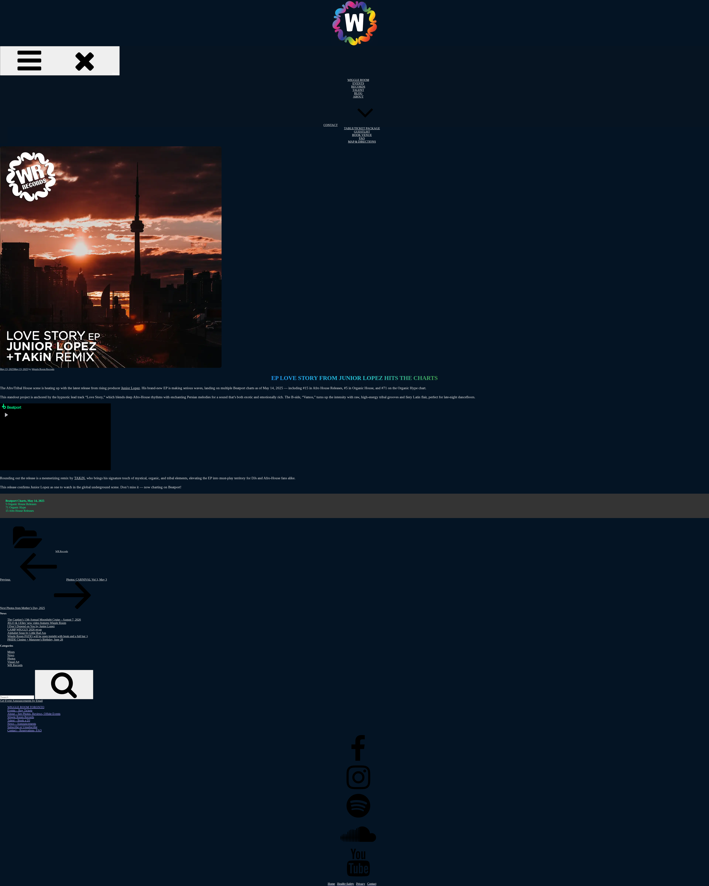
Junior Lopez (130, 388)
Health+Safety (345, 883)
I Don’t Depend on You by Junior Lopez (31, 626)
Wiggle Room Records (43, 369)
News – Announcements (21, 723)
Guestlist (362, 131)
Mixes (11, 651)
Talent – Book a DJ (18, 720)
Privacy (360, 883)
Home (331, 883)
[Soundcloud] (358, 847)
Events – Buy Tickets (19, 710)
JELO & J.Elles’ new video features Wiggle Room (36, 622)
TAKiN (79, 478)
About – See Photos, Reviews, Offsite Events (33, 713)
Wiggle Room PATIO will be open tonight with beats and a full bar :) (47, 636)
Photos (11, 658)
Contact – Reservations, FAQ (24, 730)
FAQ (362, 138)
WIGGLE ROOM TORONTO (25, 707)
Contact (330, 125)
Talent (358, 90)
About (358, 96)
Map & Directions (362, 141)
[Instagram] (358, 790)
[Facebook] (358, 761)
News (10, 655)
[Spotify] (358, 818)
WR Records (61, 551)
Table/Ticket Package (362, 128)
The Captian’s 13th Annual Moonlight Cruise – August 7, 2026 (44, 619)
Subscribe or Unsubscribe (22, 727)
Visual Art (13, 661)
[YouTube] (358, 875)
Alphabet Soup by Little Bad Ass (26, 632)
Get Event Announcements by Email (21, 700)
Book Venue (362, 135)
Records (358, 86)
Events (358, 83)
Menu (115, 73)
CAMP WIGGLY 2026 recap (24, 629)
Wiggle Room (358, 80)
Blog (358, 93)
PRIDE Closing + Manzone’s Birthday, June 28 (35, 639)
